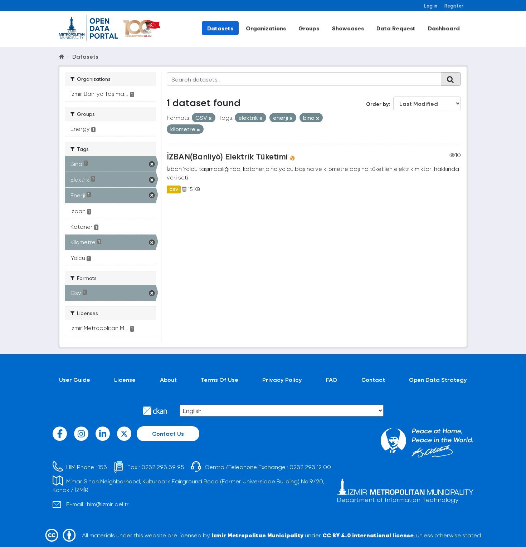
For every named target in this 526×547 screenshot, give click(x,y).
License (125, 379)
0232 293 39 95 (162, 466)
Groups (308, 28)
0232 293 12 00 (310, 466)
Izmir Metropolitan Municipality (257, 535)
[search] (451, 79)
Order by (377, 103)
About (168, 379)
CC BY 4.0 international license (368, 535)
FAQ (331, 379)
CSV (173, 189)
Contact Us (168, 433)
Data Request (395, 28)
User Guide (74, 379)
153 (102, 466)
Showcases (348, 28)
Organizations (266, 28)
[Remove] (210, 118)
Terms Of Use (219, 379)
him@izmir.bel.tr (108, 504)
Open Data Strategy (438, 379)
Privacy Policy (282, 379)
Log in (430, 6)
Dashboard (444, 28)
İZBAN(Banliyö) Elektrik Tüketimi (227, 156)
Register (453, 6)
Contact (373, 379)
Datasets (220, 28)
